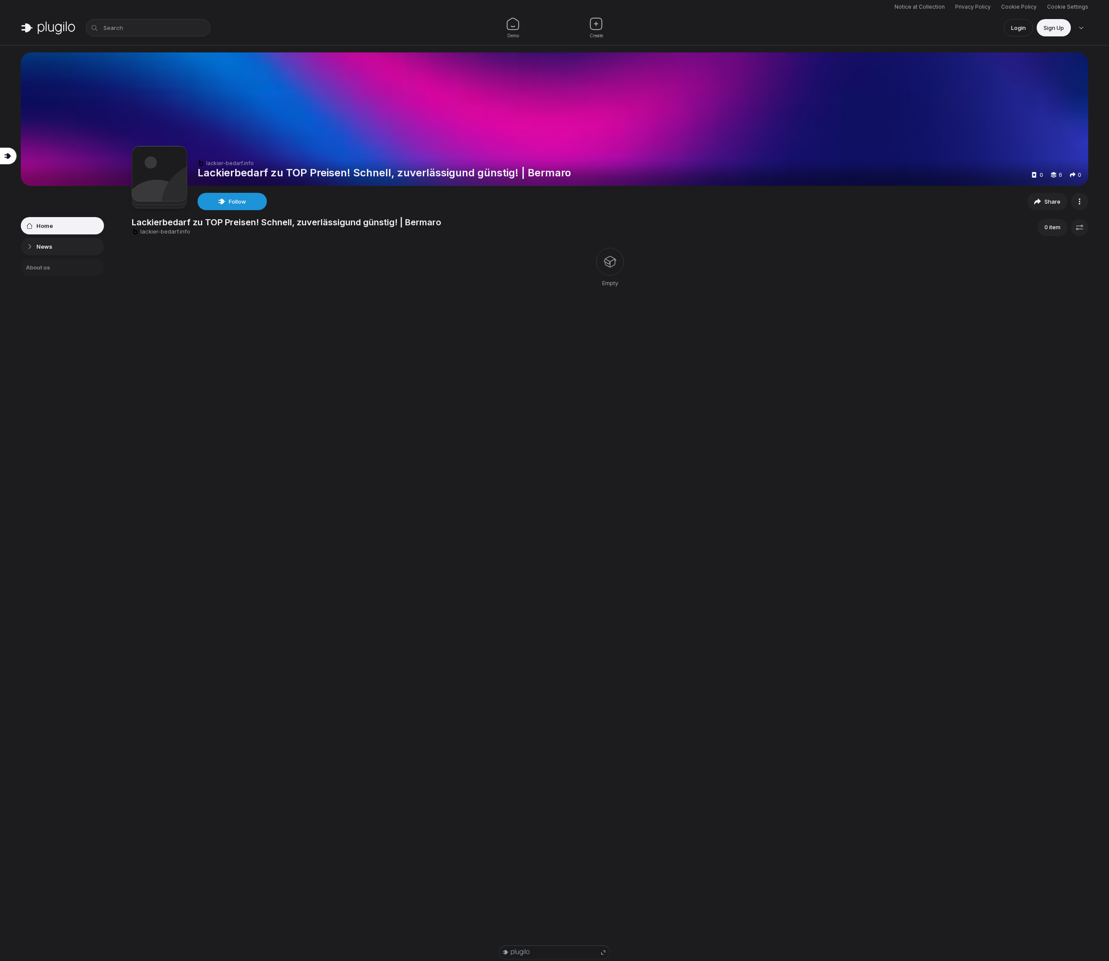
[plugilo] (48, 28)
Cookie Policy (1019, 6)
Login (1018, 27)
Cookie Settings (1067, 6)
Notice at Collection (920, 6)
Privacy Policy (973, 6)
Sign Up (1054, 27)
